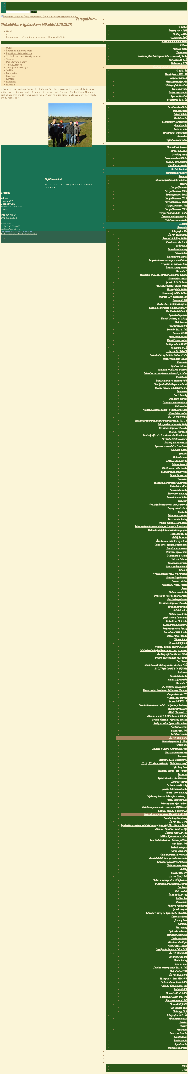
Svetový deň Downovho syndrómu (170, 482)
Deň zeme (182, 672)
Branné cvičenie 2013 (176, 993)
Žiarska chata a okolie (176, 752)
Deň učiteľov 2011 (178, 1007)
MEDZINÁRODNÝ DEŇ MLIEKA (170, 668)
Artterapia (182, 1029)
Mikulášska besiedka (177, 340)
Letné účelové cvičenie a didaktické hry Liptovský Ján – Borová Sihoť (154, 825)
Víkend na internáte (177, 606)
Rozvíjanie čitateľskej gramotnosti (170, 384)
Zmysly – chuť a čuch (177, 508)
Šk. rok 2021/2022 (178, 431)
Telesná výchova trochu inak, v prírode (168, 504)
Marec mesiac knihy (177, 493)
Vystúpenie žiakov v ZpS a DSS (171, 949)
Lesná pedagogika (178, 315)
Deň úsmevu (181, 322)
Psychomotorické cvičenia (174, 121)
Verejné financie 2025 (176, 191)
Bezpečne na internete (176, 548)
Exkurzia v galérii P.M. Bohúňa (172, 861)
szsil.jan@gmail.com (11, 229)
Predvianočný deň (178, 956)
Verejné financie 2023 (176, 198)
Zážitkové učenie (179, 734)
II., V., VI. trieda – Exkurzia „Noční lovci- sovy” (164, 763)
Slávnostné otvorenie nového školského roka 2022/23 (161, 420)
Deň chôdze (181, 901)
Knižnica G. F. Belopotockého (173, 296)
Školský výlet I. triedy (176, 832)
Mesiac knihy (180, 960)
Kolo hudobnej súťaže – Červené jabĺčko (168, 840)
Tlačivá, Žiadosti (179, 169)
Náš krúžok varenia (177, 1047)
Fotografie (182, 227)
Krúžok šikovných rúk (176, 81)
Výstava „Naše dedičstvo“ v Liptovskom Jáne (165, 409)
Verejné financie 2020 (176, 209)
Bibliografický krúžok (176, 85)
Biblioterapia (180, 1040)
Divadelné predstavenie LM (173, 854)
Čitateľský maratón (177, 679)
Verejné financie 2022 (176, 201)
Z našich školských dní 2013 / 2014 (170, 967)
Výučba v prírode (179, 366)
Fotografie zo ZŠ (179, 347)
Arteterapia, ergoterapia (175, 132)
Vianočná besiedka (177, 278)
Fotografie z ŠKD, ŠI (177, 1015)
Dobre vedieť (181, 891)
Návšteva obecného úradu (174, 468)
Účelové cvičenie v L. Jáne (174, 741)
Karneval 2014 (180, 333)
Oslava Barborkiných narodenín (171, 657)
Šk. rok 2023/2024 (177, 234)
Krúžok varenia (179, 88)
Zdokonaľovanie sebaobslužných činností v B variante (161, 526)
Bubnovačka (181, 406)
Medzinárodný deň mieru (175, 624)
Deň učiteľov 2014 (178, 971)
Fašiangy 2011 (180, 1011)
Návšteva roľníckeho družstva (172, 369)
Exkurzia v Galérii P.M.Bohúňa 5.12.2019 (167, 716)
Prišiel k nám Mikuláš (176, 566)
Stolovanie (181, 362)
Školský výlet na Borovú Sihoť (172, 654)
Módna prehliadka (178, 336)
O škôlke (183, 26)
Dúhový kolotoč (179, 464)
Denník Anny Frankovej (175, 818)
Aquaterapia (180, 125)
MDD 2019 (181, 745)
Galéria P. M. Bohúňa (176, 282)
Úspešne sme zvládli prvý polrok (171, 541)
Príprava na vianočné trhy (174, 263)
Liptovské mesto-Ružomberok (173, 759)
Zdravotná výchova (177, 515)
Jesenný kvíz (180, 920)
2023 (184, 1066)
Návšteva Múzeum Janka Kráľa (171, 285)
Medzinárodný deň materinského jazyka (167, 530)
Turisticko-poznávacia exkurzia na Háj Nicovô (164, 807)
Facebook (182, 1058)
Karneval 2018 (180, 300)
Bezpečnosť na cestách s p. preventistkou (168, 260)
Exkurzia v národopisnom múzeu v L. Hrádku (165, 373)
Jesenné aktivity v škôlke (174, 238)
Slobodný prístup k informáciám (171, 180)
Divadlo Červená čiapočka (174, 985)
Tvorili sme (181, 661)
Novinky (183, 176)
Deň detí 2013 (180, 989)
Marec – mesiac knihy (176, 792)
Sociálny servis (179, 154)
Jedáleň (183, 223)
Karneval (182, 774)
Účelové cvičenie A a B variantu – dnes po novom (163, 650)
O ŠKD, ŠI (181, 70)
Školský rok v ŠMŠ (177, 30)
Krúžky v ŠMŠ (180, 34)
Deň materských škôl (177, 256)
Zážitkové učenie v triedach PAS (171, 380)
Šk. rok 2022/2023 (177, 417)
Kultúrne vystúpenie (177, 905)
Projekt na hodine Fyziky (175, 628)
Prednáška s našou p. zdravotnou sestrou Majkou (163, 274)
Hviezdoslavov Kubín (177, 497)
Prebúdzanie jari (179, 847)
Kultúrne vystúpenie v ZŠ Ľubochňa (170, 880)
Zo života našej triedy (177, 785)
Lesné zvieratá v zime (177, 555)
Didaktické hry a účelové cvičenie (171, 883)
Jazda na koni (180, 128)
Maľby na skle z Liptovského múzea (170, 723)
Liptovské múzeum (178, 931)
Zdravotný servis (178, 150)
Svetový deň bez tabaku (175, 442)
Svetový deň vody (178, 490)
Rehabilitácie (180, 1036)
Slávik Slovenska (178, 475)
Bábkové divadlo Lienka (175, 358)
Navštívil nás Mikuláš (176, 311)
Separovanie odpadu (177, 635)
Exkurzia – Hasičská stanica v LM (171, 829)
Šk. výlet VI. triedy (177, 894)
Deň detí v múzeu (179, 449)
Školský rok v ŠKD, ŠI (176, 74)
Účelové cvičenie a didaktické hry (171, 387)
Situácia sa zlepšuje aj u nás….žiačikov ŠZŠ (166, 665)
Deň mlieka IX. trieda (176, 621)
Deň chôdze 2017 (179, 872)
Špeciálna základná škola (174, 41)
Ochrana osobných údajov (174, 216)
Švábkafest (181, 245)
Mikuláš (183, 570)
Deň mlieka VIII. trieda (175, 632)
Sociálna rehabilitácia (176, 158)
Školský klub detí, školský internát (170, 67)
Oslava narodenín (178, 592)
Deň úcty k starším (178, 398)
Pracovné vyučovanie (176, 551)
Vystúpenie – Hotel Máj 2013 (173, 978)
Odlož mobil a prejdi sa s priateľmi (170, 544)
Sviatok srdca (180, 610)
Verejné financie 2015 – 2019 (173, 212)
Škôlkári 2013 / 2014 (177, 329)
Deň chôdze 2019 (179, 730)
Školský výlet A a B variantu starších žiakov (165, 435)
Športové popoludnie (177, 599)
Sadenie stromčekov (177, 708)
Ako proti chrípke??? (177, 694)
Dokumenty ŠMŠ (178, 37)
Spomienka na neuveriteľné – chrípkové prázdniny (163, 705)
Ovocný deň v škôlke (177, 289)
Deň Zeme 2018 (179, 843)
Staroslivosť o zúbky (177, 249)
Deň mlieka (181, 376)
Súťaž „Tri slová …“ (177, 712)
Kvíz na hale (181, 964)
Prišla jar (182, 500)
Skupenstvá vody (178, 533)
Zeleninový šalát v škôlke (174, 293)
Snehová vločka (179, 581)
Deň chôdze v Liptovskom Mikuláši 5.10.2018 (165, 814)
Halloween (182, 391)
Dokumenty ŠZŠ (179, 63)
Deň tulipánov (180, 457)
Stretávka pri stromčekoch (174, 438)
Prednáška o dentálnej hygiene (172, 304)
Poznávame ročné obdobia (174, 584)
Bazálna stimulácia (177, 107)
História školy (180, 48)
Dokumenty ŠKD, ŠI (177, 99)
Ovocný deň (181, 252)
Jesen (184, 588)
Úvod (184, 19)
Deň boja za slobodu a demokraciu (170, 595)
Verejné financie (179, 187)
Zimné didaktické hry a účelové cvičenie (168, 858)
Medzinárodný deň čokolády (173, 427)
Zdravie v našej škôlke (176, 267)
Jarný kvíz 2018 (179, 850)
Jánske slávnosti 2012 (176, 1000)
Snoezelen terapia (178, 1033)
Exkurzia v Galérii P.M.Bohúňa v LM (169, 748)
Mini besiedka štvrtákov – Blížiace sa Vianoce (165, 690)
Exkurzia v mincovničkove (175, 402)
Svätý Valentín (179, 537)
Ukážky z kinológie (177, 942)
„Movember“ (181, 271)
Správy (183, 183)
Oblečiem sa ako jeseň (176, 242)
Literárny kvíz (180, 767)
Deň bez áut (181, 898)
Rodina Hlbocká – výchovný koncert (169, 719)
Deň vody (182, 511)
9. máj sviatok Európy (176, 460)
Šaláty (183, 869)
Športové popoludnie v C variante (171, 446)
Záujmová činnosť (178, 77)
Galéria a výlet (180, 909)
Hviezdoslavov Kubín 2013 (174, 982)
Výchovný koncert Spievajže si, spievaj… (167, 796)
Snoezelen (182, 136)
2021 (184, 1069)
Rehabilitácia (180, 114)
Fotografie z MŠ (179, 231)
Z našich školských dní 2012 (173, 996)
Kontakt (183, 1055)
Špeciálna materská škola (174, 23)
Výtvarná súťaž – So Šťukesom (172, 777)
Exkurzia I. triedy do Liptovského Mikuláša (166, 912)
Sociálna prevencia (177, 165)
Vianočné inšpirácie (177, 799)
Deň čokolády (180, 395)
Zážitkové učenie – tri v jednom (172, 770)
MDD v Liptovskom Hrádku (173, 836)
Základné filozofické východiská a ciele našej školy (162, 56)
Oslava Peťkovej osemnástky (173, 522)
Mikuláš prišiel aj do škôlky (174, 318)
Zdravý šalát (180, 639)
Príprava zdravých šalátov (174, 803)
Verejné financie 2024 (176, 194)
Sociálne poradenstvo (176, 161)
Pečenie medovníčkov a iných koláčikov (168, 307)
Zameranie (181, 52)
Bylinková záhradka (177, 139)
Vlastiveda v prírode (177, 697)
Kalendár (182, 1051)
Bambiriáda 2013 (178, 325)
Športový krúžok (179, 96)
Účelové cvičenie (179, 726)
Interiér (183, 1022)
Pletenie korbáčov (178, 486)
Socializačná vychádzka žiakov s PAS (168, 355)
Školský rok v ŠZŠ (178, 59)
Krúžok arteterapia (178, 92)
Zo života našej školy (177, 865)
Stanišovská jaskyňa (177, 934)
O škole (183, 45)
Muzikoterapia (180, 110)
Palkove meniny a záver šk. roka (171, 646)
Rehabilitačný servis (177, 147)
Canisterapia (180, 118)
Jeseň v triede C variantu (175, 617)
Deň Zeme (182, 479)
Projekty (183, 1062)
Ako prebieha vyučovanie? (174, 686)
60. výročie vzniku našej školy (172, 424)
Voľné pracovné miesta (176, 220)
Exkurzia (183, 453)
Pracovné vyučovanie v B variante (170, 573)
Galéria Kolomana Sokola (174, 788)
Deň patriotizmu (179, 559)
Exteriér (183, 1025)
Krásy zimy (181, 927)
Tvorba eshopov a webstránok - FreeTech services (19, 234)
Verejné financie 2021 (176, 205)
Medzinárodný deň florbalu (174, 471)
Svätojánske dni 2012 (176, 344)
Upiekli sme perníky (177, 562)
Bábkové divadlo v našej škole (172, 810)
